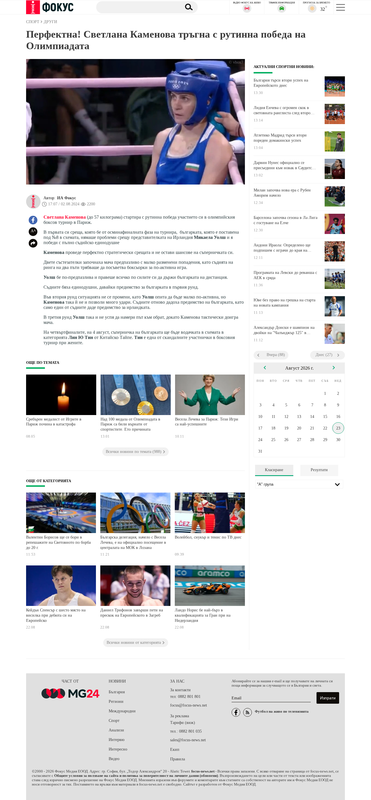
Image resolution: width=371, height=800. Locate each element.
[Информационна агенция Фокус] (236, 712)
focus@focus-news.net (188, 705)
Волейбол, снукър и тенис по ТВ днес (208, 537)
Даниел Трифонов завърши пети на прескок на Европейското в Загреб (131, 612)
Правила (177, 759)
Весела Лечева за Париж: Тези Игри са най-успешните (206, 422)
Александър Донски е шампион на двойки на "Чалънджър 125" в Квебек (284, 330)
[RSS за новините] (247, 712)
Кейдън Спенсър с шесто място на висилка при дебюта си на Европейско (56, 615)
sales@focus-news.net (188, 740)
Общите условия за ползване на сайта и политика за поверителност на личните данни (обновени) (136, 776)
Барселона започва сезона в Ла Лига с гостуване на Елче (285, 220)
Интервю (116, 740)
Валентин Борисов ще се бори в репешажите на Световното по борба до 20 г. (58, 542)
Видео (114, 759)
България (117, 692)
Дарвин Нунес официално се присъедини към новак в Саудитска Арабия (285, 165)
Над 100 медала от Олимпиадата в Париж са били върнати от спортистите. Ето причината (130, 424)
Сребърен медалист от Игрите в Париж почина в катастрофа (53, 422)
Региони (116, 701)
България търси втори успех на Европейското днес (281, 83)
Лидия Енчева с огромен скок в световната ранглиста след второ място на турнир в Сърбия (282, 110)
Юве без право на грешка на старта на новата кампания (284, 302)
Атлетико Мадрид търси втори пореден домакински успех (280, 138)
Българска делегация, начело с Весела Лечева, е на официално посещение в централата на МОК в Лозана (133, 542)
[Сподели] (33, 243)
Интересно (118, 749)
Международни (122, 711)
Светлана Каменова (64, 217)
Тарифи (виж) (182, 722)
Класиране (274, 470)
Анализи (116, 730)
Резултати (319, 470)
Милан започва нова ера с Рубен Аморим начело (282, 193)
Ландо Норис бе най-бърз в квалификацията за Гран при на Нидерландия (202, 615)
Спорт (114, 720)
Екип (174, 749)
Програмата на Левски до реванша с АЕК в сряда (285, 275)
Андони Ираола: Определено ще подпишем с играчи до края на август (282, 248)
